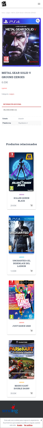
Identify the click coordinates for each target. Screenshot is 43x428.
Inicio (3, 13)
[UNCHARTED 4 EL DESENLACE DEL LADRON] (21, 234)
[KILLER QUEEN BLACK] (21, 171)
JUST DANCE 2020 (21, 326)
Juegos (8, 13)
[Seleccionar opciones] (31, 205)
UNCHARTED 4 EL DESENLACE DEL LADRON (22, 263)
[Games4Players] (5, 4)
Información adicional (12, 104)
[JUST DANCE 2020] (21, 299)
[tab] (21, 104)
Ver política (28, 425)
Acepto (19, 425)
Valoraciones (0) (10, 110)
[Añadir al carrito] (31, 393)
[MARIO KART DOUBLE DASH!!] (21, 359)
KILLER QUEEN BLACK (21, 199)
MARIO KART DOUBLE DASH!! (21, 387)
